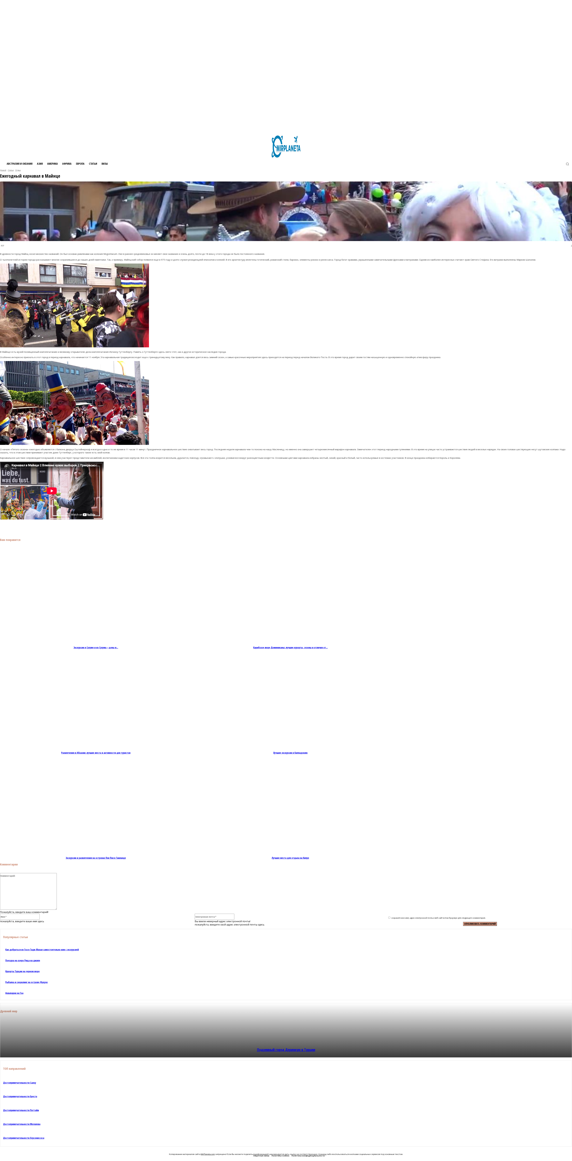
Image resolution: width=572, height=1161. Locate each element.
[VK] (33, 528)
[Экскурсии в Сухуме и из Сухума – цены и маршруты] (96, 596)
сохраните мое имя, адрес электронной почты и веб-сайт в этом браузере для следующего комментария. (438, 918)
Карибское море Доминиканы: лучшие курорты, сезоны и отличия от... (290, 647)
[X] (44, 528)
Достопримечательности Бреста (20, 1096)
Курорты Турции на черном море (22, 971)
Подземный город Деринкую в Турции (286, 1049)
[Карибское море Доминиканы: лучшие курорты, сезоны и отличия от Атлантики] (290, 596)
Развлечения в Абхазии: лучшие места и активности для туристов (95, 752)
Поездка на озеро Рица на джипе (22, 960)
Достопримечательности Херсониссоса (23, 1138)
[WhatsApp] (76, 528)
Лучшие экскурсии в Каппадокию (290, 752)
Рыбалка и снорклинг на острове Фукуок (26, 982)
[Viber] (54, 528)
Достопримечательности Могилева (21, 1124)
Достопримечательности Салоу (19, 1082)
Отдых (18, 170)
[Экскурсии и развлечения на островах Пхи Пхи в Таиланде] (96, 806)
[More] (86, 528)
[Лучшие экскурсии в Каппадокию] (290, 701)
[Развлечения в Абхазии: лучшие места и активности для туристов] (96, 701)
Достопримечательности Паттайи (21, 1110)
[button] (567, 164)
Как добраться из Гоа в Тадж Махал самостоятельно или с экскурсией (42, 949)
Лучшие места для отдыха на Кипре (290, 858)
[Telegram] (65, 528)
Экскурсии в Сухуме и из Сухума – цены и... (96, 647)
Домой (3, 170)
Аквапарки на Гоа (14, 993)
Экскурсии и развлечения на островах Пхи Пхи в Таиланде (96, 858)
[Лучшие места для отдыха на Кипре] (290, 806)
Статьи (11, 170)
